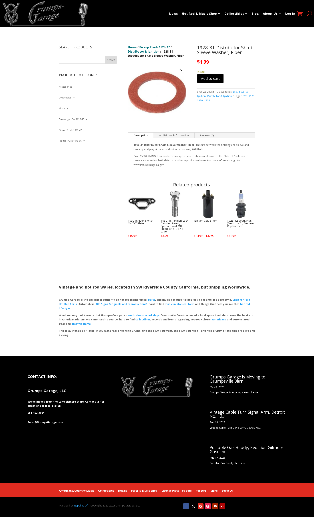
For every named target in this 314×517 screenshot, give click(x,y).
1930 (200, 100)
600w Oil (227, 490)
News (173, 14)
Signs (214, 490)
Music (62, 108)
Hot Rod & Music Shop (199, 14)
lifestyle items (81, 324)
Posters (201, 490)
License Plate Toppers (177, 490)
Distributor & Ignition (143, 51)
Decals (122, 490)
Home (132, 47)
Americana (219, 319)
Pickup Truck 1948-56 (70, 140)
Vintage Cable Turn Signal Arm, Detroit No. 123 (247, 414)
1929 (251, 96)
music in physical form (179, 304)
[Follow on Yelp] (222, 506)
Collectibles (234, 14)
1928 (244, 96)
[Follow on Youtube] (215, 506)
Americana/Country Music (76, 490)
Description (141, 135)
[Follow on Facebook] (186, 506)
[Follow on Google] (201, 506)
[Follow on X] (193, 506)
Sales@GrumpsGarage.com (45, 422)
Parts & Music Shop (144, 490)
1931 (207, 100)
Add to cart (210, 78)
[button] (180, 69)
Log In (290, 14)
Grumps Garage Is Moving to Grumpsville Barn (237, 379)
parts (151, 299)
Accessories (65, 86)
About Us (270, 14)
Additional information (174, 135)
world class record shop (143, 315)
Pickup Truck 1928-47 (70, 130)
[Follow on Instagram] (208, 506)
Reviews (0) (207, 135)
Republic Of (81, 505)
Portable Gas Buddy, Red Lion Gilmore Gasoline (246, 449)
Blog (255, 14)
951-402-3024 (36, 412)
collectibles (142, 319)
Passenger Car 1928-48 (71, 119)
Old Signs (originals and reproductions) (121, 304)
